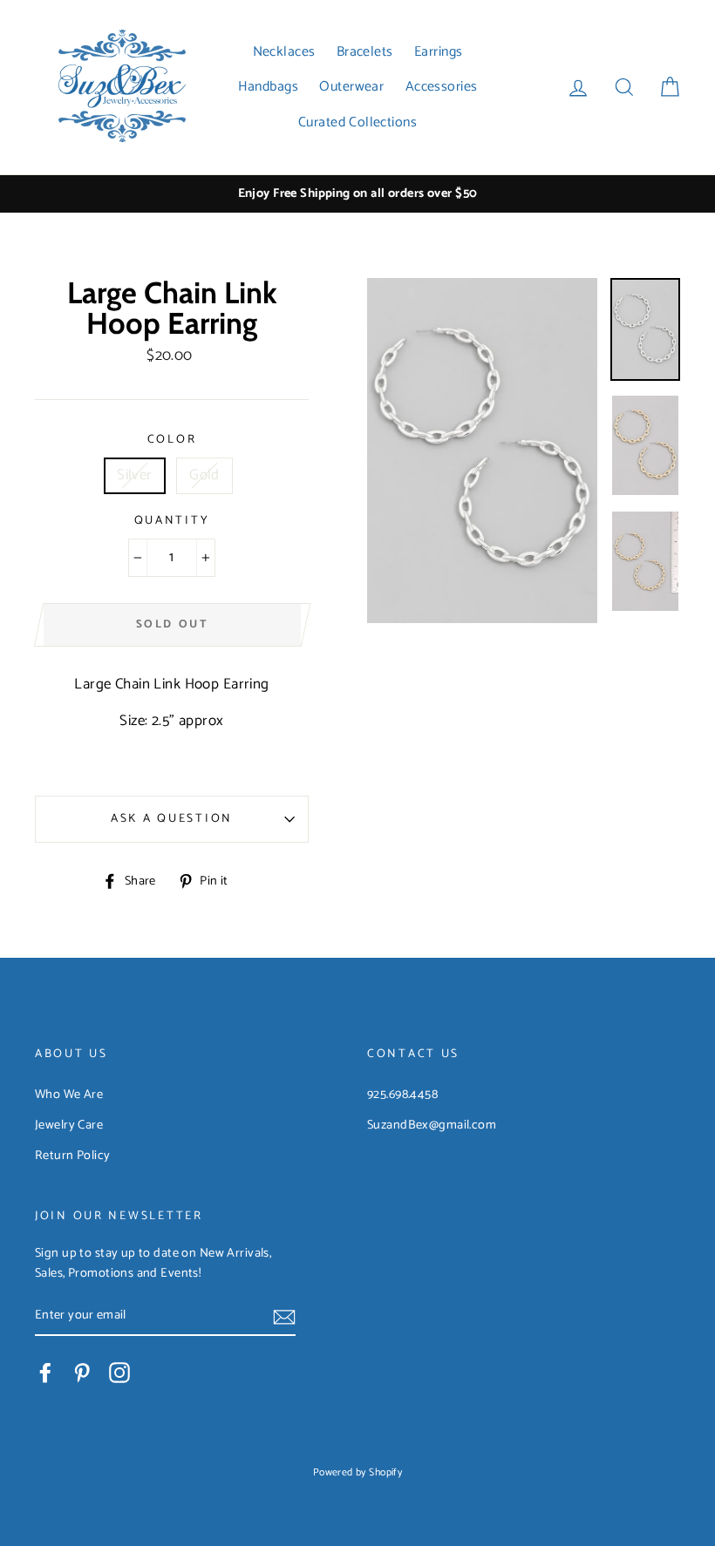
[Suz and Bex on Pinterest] (82, 1372)
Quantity (172, 521)
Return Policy (73, 1155)
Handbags (268, 86)
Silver (135, 475)
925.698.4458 (402, 1094)
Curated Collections (357, 122)
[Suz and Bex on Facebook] (45, 1372)
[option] (357, 194)
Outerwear (351, 86)
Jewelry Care (69, 1125)
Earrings (438, 52)
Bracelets (365, 52)
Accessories (441, 86)
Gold (204, 475)
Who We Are (69, 1094)
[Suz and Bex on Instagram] (119, 1372)
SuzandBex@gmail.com (431, 1125)
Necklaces (284, 52)
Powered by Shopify (358, 1472)
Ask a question (172, 818)
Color (172, 440)
